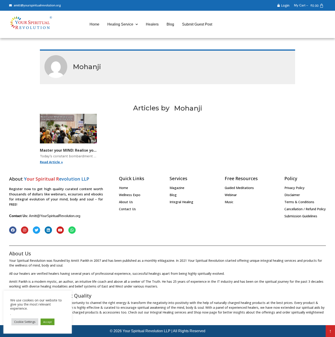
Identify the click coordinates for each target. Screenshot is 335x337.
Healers (152, 24)
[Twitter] (36, 230)
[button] (330, 331)
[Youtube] (60, 230)
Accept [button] (47, 322)
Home (94, 24)
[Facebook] (12, 230)
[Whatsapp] (72, 230)
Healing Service (120, 24)
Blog (170, 24)
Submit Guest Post (197, 24)
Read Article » (51, 162)
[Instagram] (24, 230)
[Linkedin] (48, 230)
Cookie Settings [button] (25, 322)
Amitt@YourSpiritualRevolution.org (54, 216)
